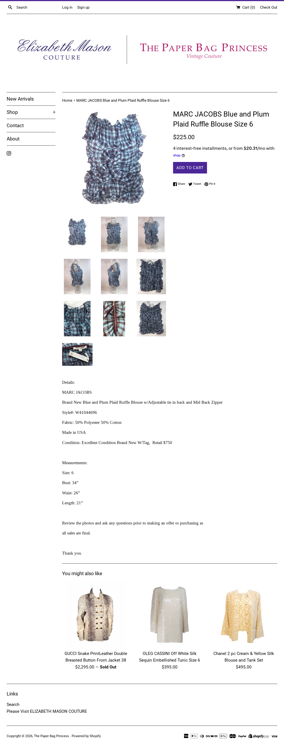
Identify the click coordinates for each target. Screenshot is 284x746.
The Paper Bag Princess (52, 736)
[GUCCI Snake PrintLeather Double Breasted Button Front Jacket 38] (95, 614)
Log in (67, 7)
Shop (31, 112)
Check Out (268, 7)
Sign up (83, 7)
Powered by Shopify (86, 736)
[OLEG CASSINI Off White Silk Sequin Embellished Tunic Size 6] (169, 614)
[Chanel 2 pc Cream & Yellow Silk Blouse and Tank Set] (243, 614)
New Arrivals (20, 99)
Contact (15, 125)
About (13, 139)
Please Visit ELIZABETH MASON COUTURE (47, 711)
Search (13, 704)
